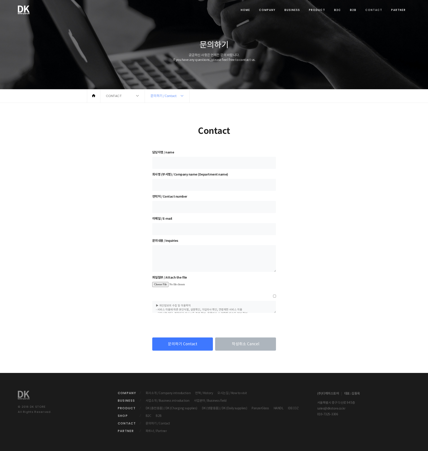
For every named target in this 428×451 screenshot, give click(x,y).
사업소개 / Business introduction (167, 401)
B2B (353, 10)
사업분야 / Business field (210, 401)
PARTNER (398, 10)
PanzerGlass (260, 408)
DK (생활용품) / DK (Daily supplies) (224, 408)
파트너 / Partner (156, 431)
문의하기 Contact (182, 343)
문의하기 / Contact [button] (163, 96)
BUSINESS (292, 10)
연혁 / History (204, 393)
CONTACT (373, 10)
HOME (245, 10)
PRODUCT (317, 10)
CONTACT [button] (114, 95)
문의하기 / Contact (158, 423)
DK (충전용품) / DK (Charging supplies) (171, 408)
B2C (337, 10)
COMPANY (267, 10)
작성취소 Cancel (245, 343)
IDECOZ (293, 408)
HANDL (279, 408)
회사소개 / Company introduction (168, 393)
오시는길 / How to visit (232, 393)
